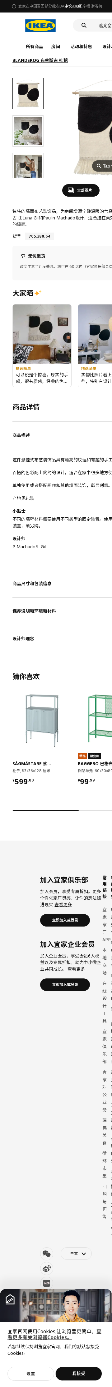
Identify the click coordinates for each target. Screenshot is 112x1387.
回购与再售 (104, 1201)
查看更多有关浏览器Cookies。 (54, 1334)
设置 (30, 1373)
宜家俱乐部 (104, 1046)
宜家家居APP (106, 924)
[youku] (46, 1283)
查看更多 (63, 904)
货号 (16, 236)
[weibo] (46, 1268)
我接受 (78, 1373)
